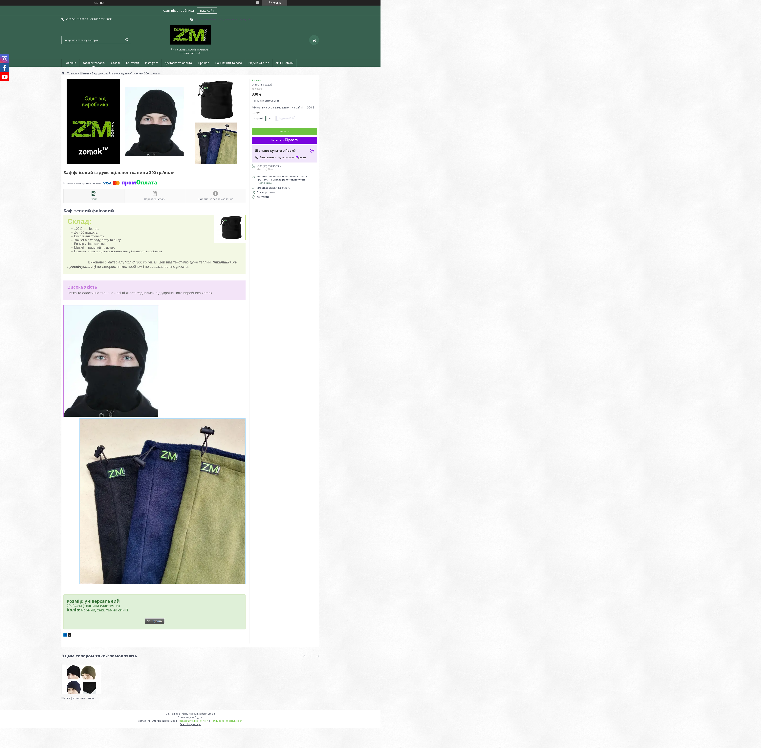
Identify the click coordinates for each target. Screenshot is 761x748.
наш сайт (207, 10)
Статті (115, 63)
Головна (70, 63)
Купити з (277, 140)
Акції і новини (284, 63)
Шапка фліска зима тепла (77, 698)
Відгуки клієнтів (258, 63)
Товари (72, 73)
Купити (284, 131)
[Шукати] (127, 40)
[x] (69, 635)
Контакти (132, 63)
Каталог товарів (93, 63)
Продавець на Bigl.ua (190, 717)
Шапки (84, 73)
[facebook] (65, 635)
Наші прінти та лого (228, 63)
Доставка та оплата (178, 63)
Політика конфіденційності (226, 720)
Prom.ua (210, 713)
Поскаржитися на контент (193, 720)
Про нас (203, 63)
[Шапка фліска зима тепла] (81, 679)
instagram (151, 63)
